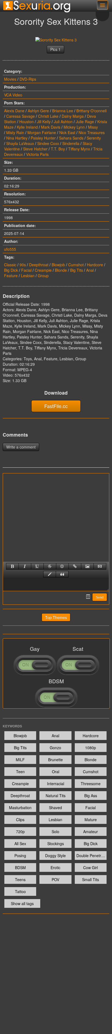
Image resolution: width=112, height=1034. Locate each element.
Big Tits (76, 270)
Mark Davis (50, 127)
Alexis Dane (14, 110)
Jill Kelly (44, 121)
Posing (20, 855)
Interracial (55, 783)
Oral (55, 771)
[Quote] (62, 574)
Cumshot (76, 264)
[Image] (87, 566)
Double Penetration (91, 855)
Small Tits (90, 879)
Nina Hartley (16, 138)
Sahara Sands (71, 138)
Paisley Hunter (43, 138)
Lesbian (28, 275)
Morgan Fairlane (41, 132)
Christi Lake (48, 116)
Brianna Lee (62, 110)
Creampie (43, 270)
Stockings (55, 843)
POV (55, 879)
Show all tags (22, 903)
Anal (90, 270)
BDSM (20, 867)
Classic (10, 264)
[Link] (75, 566)
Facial (26, 270)
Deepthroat (38, 264)
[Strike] (49, 566)
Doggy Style (55, 855)
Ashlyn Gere (38, 110)
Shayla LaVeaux (20, 143)
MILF (20, 759)
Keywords (12, 726)
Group (43, 275)
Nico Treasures (92, 132)
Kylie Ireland (27, 127)
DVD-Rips (28, 79)
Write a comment (21, 447)
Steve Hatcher (35, 149)
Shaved (55, 807)
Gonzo (55, 747)
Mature (91, 819)
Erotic (55, 867)
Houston (26, 121)
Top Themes (56, 617)
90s (23, 264)
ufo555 (10, 249)
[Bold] (12, 566)
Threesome (91, 783)
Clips (20, 819)
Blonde (61, 270)
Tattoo (20, 891)
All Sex (20, 843)
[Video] (100, 566)
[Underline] (37, 566)
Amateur (90, 831)
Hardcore (95, 264)
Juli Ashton (63, 121)
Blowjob (58, 264)
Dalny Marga (73, 116)
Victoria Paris (37, 154)
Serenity (94, 138)
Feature (11, 275)
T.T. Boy (58, 149)
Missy (93, 127)
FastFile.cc (56, 406)
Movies (10, 79)
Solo (55, 831)
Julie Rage (85, 121)
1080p (90, 747)
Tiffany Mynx (79, 149)
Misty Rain (15, 132)
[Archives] (88, 596)
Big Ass (90, 795)
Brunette (55, 759)
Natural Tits (56, 795)
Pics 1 (55, 49)
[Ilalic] (24, 566)
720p (20, 831)
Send (100, 597)
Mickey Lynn (74, 127)
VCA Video (13, 95)
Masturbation (20, 807)
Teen (20, 771)
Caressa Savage (20, 116)
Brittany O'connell (91, 110)
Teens (20, 879)
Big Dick (11, 270)
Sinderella (70, 143)
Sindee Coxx (48, 143)
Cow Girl (90, 867)
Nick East (67, 132)
